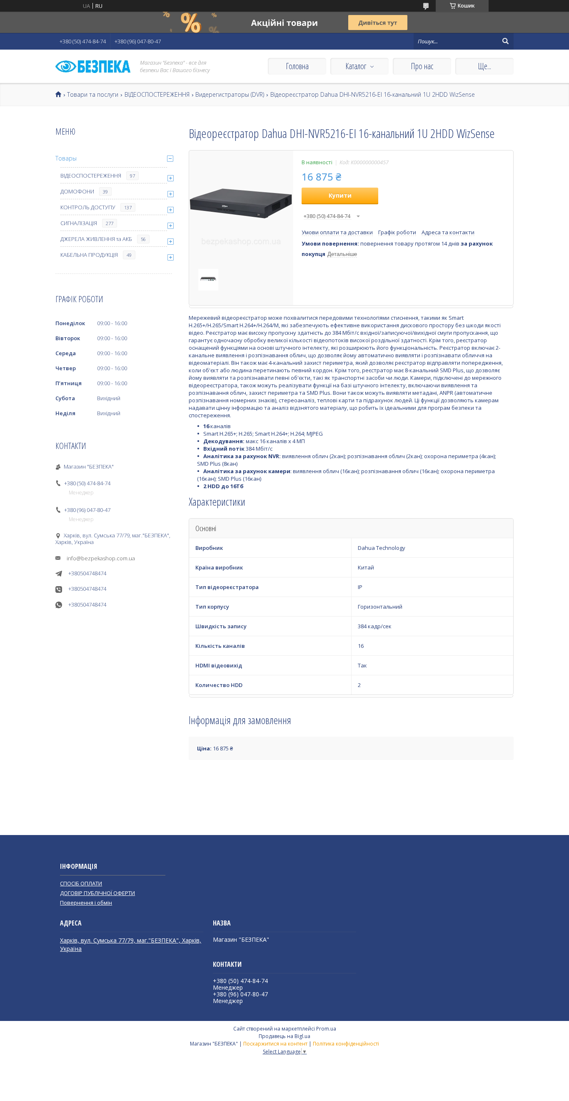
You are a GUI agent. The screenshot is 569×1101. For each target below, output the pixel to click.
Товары (66, 158)
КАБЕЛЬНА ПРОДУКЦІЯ (89, 254)
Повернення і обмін (86, 902)
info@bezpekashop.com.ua (101, 558)
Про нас (422, 66)
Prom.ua (326, 1028)
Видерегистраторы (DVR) (229, 94)
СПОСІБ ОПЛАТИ (81, 883)
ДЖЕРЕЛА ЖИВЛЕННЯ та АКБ (96, 239)
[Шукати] (505, 41)
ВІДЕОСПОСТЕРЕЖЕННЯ (157, 94)
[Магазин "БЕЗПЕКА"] (92, 66)
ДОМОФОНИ (77, 191)
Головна (297, 66)
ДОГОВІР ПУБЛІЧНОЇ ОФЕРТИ (97, 893)
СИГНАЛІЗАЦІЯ (78, 223)
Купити (340, 195)
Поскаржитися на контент (275, 1043)
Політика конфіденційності (346, 1043)
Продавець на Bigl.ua (284, 1036)
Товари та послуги (92, 94)
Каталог (355, 66)
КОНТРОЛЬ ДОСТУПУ (87, 207)
